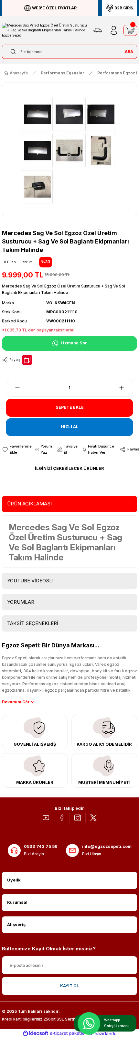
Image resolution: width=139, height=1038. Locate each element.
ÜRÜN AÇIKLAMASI (29, 504)
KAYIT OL (69, 985)
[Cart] (130, 30)
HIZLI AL (70, 426)
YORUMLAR (20, 602)
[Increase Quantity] (125, 388)
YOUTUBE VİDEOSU (30, 581)
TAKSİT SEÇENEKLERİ (32, 623)
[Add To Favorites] (17, 449)
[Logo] (44, 30)
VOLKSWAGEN (60, 302)
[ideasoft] (35, 1033)
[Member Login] (113, 30)
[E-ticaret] (69, 1033)
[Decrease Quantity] (13, 388)
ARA (129, 51)
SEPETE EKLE (70, 407)
